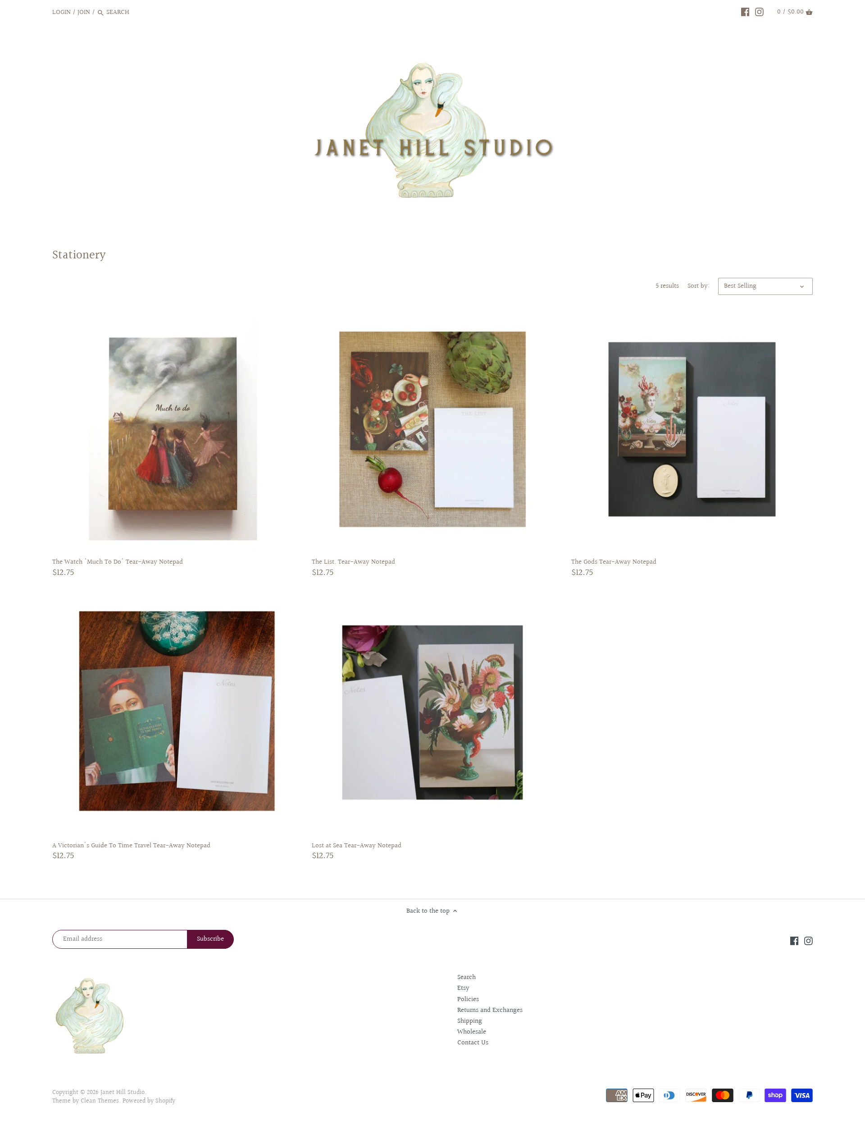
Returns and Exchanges (490, 1010)
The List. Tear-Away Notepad (353, 562)
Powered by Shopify (149, 1101)
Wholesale (471, 1032)
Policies (468, 999)
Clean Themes (100, 1101)
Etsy (463, 988)
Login (61, 12)
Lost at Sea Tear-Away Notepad (356, 845)
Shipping (469, 1021)
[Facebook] (745, 12)
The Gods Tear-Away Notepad (613, 562)
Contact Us (472, 1043)
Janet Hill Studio (122, 1093)
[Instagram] (759, 12)
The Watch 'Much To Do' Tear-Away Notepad (117, 562)
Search (466, 977)
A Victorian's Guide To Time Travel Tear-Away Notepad (131, 845)
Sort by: (698, 286)
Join (83, 12)
